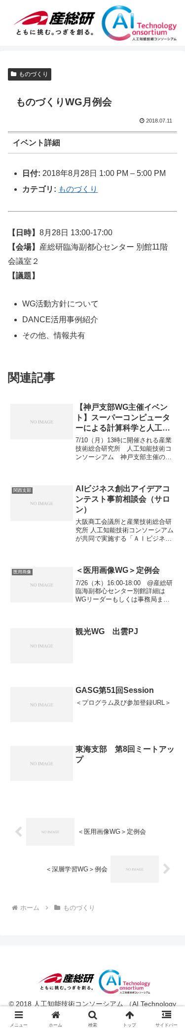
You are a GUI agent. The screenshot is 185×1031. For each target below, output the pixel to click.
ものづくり (33, 74)
